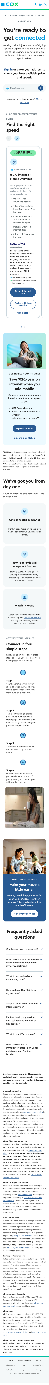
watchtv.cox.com (32, 618)
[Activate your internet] (24, 807)
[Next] (17, 138)
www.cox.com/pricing (33, 1112)
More (23, 1365)
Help (37, 1360)
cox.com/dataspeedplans (17, 1332)
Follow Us (9, 1370)
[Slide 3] (27, 326)
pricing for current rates (22, 1236)
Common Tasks (23, 1360)
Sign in (8, 69)
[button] (35, 4)
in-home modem (25, 1195)
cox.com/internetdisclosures (19, 1248)
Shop (9, 1360)
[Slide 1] (21, 326)
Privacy (38, 1370)
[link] (3, 4)
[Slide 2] (24, 326)
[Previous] (8, 138)
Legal (23, 1370)
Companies (37, 1365)
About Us (9, 1365)
